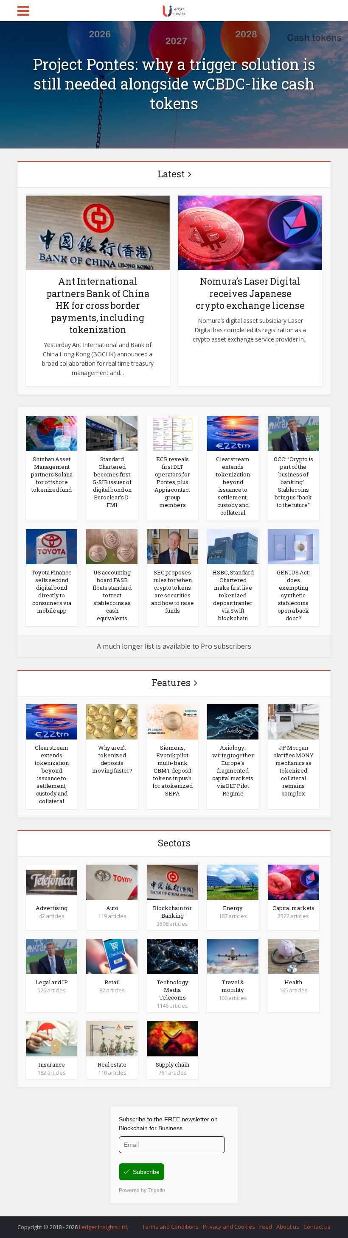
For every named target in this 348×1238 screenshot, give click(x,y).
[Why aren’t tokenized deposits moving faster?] (112, 721)
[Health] (293, 956)
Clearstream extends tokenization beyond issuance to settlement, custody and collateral (233, 485)
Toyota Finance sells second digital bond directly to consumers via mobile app (51, 591)
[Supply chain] (172, 1037)
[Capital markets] (293, 881)
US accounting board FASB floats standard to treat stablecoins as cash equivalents (112, 595)
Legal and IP (52, 982)
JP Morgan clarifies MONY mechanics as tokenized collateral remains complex (293, 770)
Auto (112, 908)
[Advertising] (51, 881)
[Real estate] (112, 1037)
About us (287, 1226)
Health (293, 982)
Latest (171, 174)
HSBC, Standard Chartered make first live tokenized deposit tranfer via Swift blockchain (233, 595)
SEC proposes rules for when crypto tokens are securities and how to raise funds (172, 591)
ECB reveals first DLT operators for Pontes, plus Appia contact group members (172, 482)
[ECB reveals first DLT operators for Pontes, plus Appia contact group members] (172, 432)
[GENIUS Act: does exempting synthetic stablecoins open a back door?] (293, 546)
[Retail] (112, 956)
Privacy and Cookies (229, 1226)
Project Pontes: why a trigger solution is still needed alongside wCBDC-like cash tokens (174, 83)
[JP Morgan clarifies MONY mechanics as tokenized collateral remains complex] (293, 721)
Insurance (51, 1064)
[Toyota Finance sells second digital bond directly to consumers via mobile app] (51, 546)
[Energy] (232, 881)
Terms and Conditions (170, 1226)
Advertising (51, 908)
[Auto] (112, 881)
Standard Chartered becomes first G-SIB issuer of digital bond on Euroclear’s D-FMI (112, 482)
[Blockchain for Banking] (172, 881)
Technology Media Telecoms (172, 989)
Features (171, 682)
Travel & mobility (233, 986)
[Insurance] (51, 1037)
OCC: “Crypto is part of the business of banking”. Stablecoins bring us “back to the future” (293, 482)
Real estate (112, 1064)
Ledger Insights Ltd (103, 1227)
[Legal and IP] (51, 956)
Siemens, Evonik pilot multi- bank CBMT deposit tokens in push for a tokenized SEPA (172, 770)
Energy (233, 908)
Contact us (317, 1226)
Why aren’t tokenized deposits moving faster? (112, 759)
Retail (112, 982)
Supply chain (172, 1064)
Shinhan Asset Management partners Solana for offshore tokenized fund (52, 474)
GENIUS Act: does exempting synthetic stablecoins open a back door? (293, 595)
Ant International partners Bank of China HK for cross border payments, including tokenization (97, 305)
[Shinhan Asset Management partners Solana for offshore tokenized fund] (51, 432)
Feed (265, 1226)
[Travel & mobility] (232, 956)
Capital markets (293, 908)
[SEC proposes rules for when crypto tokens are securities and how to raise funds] (172, 546)
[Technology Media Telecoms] (172, 956)
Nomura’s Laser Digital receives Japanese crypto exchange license (250, 293)
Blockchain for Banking (172, 911)
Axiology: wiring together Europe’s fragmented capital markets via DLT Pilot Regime (233, 770)
